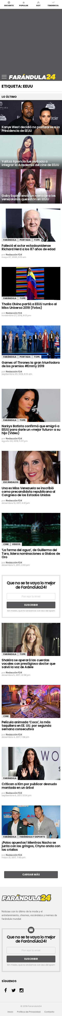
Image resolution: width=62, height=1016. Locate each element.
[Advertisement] (31, 40)
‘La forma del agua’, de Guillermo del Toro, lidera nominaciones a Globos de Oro (31, 553)
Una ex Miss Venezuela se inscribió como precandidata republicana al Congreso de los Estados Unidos (28, 491)
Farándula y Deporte (32, 836)
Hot (38, 5)
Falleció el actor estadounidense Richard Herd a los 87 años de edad (28, 247)
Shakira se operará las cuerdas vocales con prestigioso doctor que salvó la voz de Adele (28, 664)
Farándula (9, 239)
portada (25, 239)
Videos (16, 544)
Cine (6, 544)
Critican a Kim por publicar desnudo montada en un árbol (29, 786)
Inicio (10, 1012)
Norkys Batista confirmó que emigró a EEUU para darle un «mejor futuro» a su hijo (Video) (31, 429)
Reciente (9, 5)
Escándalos (10, 482)
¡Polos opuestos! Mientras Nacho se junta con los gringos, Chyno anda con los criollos (31, 846)
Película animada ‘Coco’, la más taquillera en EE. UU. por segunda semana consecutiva (26, 726)
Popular (23, 5)
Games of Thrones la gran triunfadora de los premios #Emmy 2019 (31, 364)
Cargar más (31, 874)
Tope (37, 239)
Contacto (49, 1012)
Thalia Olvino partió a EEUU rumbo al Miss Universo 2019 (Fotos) (29, 306)
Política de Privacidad (29, 1012)
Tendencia (53, 5)
